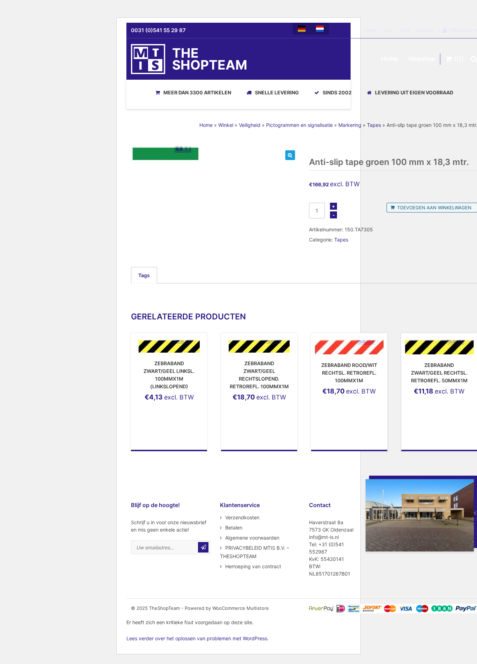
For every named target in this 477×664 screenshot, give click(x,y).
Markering (349, 125)
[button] (290, 155)
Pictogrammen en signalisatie (299, 125)
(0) (458, 59)
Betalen (233, 528)
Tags (144, 275)
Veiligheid (249, 125)
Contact (425, 30)
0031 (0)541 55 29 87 (158, 30)
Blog (405, 30)
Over (388, 30)
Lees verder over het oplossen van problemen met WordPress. (197, 638)
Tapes (374, 125)
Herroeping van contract (253, 566)
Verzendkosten (242, 517)
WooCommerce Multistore (240, 608)
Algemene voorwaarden (252, 538)
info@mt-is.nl (324, 537)
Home (369, 30)
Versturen (203, 547)
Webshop (421, 58)
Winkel (225, 125)
